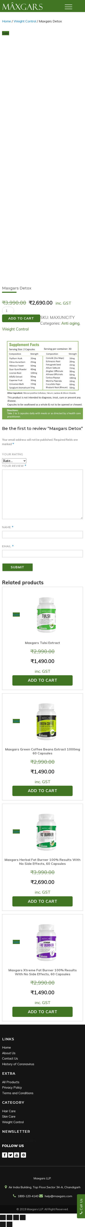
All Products (10, 1082)
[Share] (9, 1217)
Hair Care (9, 1111)
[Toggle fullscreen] (16, 1217)
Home (6, 21)
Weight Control (25, 21)
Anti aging (70, 323)
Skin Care (8, 1116)
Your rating (12, 454)
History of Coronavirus (18, 1064)
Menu (68, 5)
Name (8, 527)
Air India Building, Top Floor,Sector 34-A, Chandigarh (44, 1187)
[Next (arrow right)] (9, 1224)
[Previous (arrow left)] (3, 1224)
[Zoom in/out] (23, 1217)
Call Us (81, 1204)
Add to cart (21, 318)
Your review (14, 466)
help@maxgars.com (58, 1196)
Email (8, 546)
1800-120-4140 (28, 1196)
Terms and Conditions (17, 1093)
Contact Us (10, 1058)
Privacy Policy (12, 1087)
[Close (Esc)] (3, 1217)
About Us (8, 1053)
